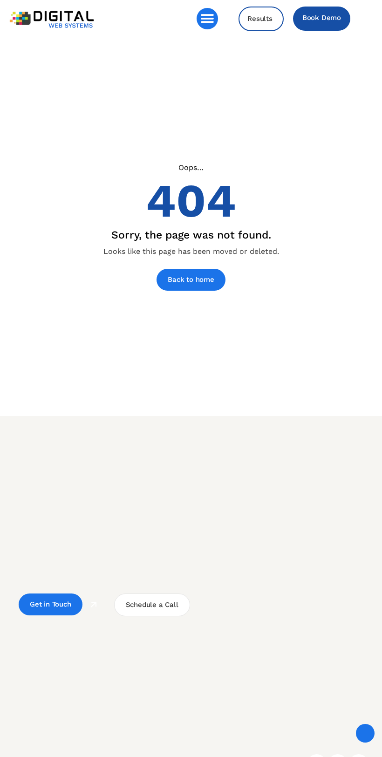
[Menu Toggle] (207, 18)
